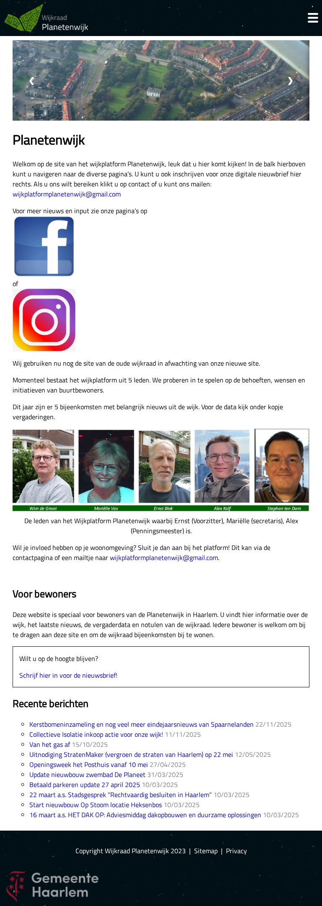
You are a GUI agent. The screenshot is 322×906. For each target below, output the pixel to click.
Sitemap (206, 851)
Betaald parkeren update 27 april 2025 (84, 785)
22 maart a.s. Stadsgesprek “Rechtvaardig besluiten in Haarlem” (120, 795)
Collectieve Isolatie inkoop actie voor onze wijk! (96, 734)
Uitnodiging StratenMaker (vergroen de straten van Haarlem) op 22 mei (131, 754)
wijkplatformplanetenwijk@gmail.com (67, 194)
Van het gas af (49, 744)
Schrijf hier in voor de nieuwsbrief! (68, 675)
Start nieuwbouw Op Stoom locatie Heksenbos (95, 805)
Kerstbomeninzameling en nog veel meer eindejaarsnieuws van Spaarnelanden (141, 724)
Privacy (236, 851)
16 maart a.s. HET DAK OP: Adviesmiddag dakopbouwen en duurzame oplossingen (145, 815)
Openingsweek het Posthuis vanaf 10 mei (88, 764)
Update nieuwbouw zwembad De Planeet (87, 774)
